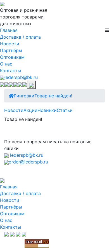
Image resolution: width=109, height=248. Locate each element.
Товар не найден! (53, 96)
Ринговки (24, 96)
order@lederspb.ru (28, 162)
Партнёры (11, 50)
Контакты (10, 70)
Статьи (65, 110)
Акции (30, 110)
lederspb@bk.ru (21, 77)
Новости (9, 43)
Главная (9, 30)
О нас (6, 64)
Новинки (47, 110)
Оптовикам (12, 57)
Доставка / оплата (20, 37)
